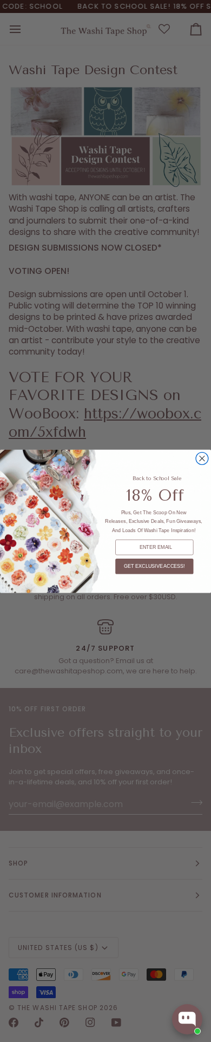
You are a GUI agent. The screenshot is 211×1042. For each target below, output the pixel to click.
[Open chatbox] (187, 1019)
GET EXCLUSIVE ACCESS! (154, 566)
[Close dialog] (202, 458)
